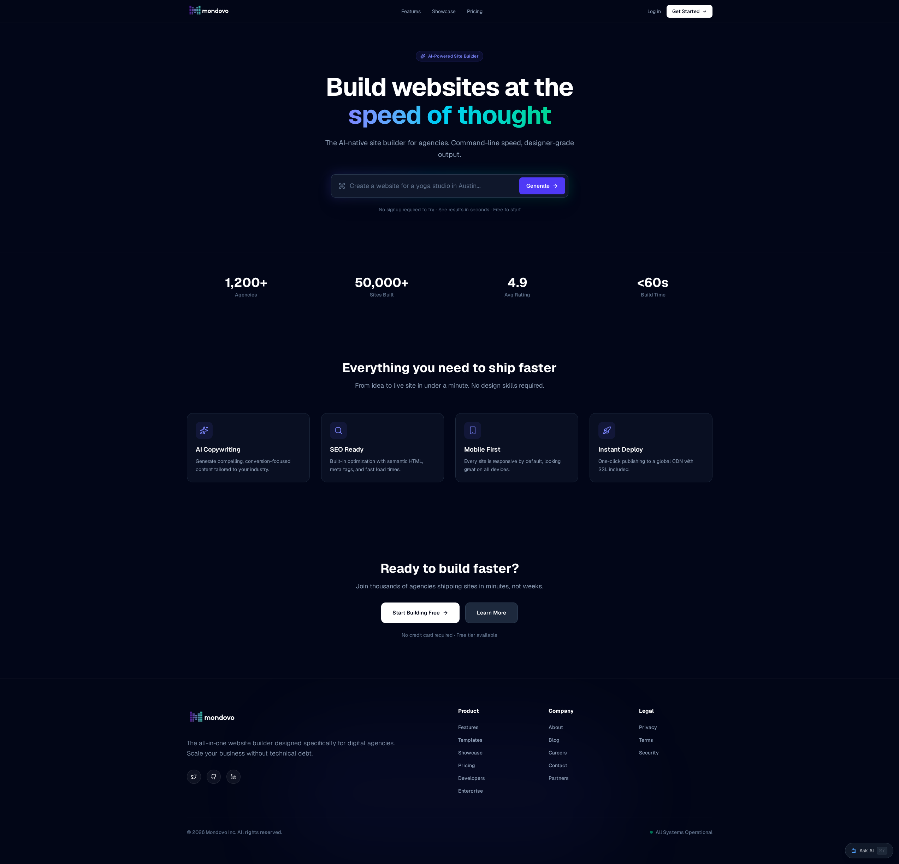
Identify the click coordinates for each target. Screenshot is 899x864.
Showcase (444, 11)
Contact (558, 765)
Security (649, 753)
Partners (559, 778)
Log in (654, 11)
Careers (558, 753)
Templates (470, 740)
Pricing (475, 11)
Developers (471, 778)
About (556, 727)
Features (411, 11)
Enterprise (470, 791)
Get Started (686, 11)
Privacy (648, 727)
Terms (646, 740)
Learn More (491, 612)
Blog (554, 740)
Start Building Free (416, 612)
